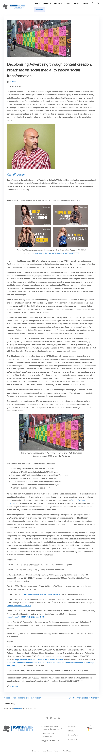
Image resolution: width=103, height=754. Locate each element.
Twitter (74, 500)
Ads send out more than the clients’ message (42, 594)
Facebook (81, 500)
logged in (18, 708)
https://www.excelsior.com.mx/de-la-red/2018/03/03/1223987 (54, 253)
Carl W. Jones (16, 174)
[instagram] (47, 718)
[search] (92, 4)
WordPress (67, 751)
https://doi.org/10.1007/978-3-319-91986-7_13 (25, 617)
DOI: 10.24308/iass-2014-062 (19, 606)
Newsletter (72, 726)
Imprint (71, 731)
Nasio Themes (47, 751)
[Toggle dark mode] (97, 3)
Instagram (11, 503)
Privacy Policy (73, 735)
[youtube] (59, 718)
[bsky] (51, 718)
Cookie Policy (73, 739)
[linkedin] (55, 718)
